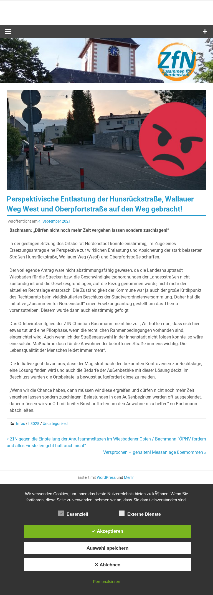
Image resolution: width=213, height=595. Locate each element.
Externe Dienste (144, 514)
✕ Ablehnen (107, 564)
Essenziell (77, 514)
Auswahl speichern (107, 548)
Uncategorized (55, 423)
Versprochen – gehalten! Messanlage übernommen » (154, 452)
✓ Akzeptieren (107, 531)
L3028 (33, 423)
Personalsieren (106, 581)
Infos (20, 423)
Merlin (129, 477)
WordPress (106, 477)
